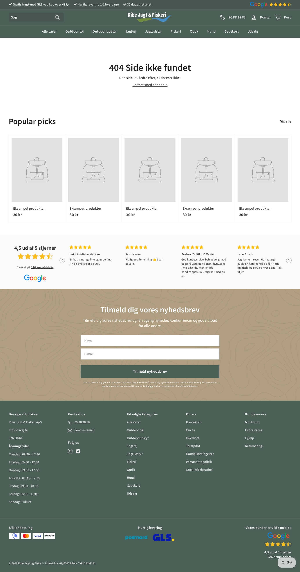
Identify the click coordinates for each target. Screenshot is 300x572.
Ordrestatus (253, 430)
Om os (190, 430)
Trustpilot (193, 446)
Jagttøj (130, 31)
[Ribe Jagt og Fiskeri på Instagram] (70, 451)
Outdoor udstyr (104, 31)
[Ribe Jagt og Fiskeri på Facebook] (78, 451)
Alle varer (49, 31)
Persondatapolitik (199, 462)
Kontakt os (194, 422)
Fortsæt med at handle (149, 84)
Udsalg (253, 31)
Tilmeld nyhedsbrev (150, 371)
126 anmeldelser (42, 267)
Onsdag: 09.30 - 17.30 (24, 470)
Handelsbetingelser (200, 454)
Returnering (253, 446)
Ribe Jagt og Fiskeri (30, 563)
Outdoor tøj (74, 31)
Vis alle (285, 121)
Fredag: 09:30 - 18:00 (23, 486)
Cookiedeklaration (199, 470)
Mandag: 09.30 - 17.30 (24, 454)
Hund (211, 31)
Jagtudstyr (153, 31)
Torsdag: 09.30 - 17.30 (24, 478)
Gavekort (231, 31)
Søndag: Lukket (20, 502)
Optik (194, 31)
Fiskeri (176, 31)
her (151, 386)
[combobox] (36, 17)
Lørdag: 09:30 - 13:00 (23, 494)
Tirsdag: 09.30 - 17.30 (24, 462)
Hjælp (249, 438)
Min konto (252, 422)
